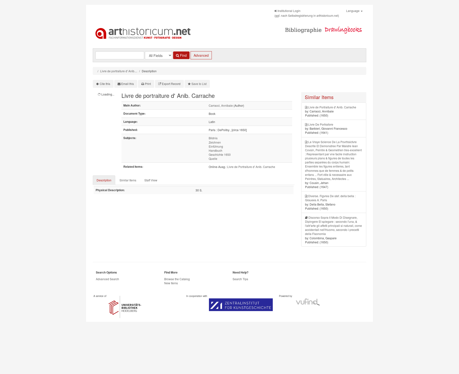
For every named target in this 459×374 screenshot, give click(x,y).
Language (353, 11)
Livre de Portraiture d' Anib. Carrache (251, 167)
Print (148, 84)
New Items (171, 283)
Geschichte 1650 (220, 154)
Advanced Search (107, 279)
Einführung (216, 146)
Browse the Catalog (177, 279)
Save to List (199, 84)
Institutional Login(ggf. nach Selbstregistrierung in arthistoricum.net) (306, 13)
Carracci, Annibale (221, 105)
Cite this (105, 84)
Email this (127, 84)
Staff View (150, 180)
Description (104, 180)
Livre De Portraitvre (320, 124)
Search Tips (240, 279)
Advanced (201, 55)
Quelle (213, 158)
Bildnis (213, 138)
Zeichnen (215, 142)
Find (183, 55)
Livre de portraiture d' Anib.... (118, 71)
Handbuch (215, 150)
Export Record (171, 84)
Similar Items (128, 180)
